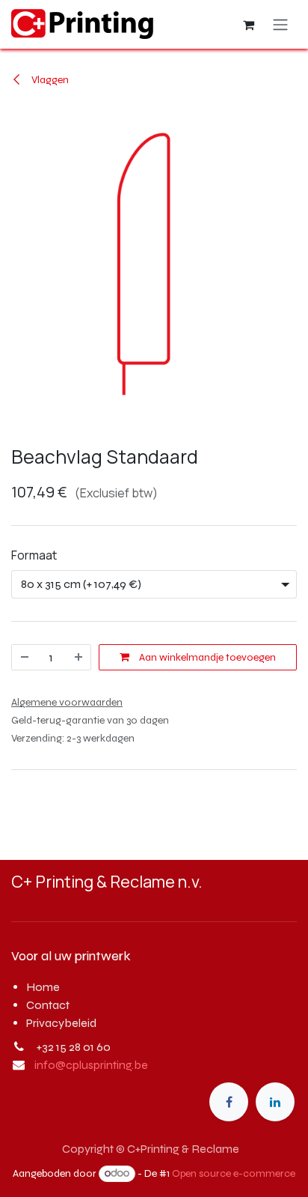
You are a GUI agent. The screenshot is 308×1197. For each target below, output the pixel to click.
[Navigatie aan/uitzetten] (280, 24)
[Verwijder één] (24, 657)
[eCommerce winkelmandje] (248, 24)
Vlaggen (49, 79)
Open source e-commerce (233, 1173)
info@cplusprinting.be (91, 1065)
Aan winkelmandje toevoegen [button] (206, 657)
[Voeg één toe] (78, 657)
